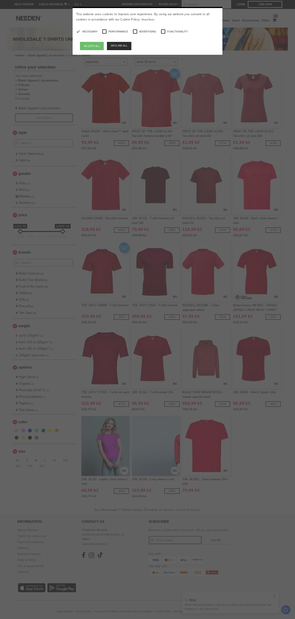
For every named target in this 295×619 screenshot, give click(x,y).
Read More (148, 19)
